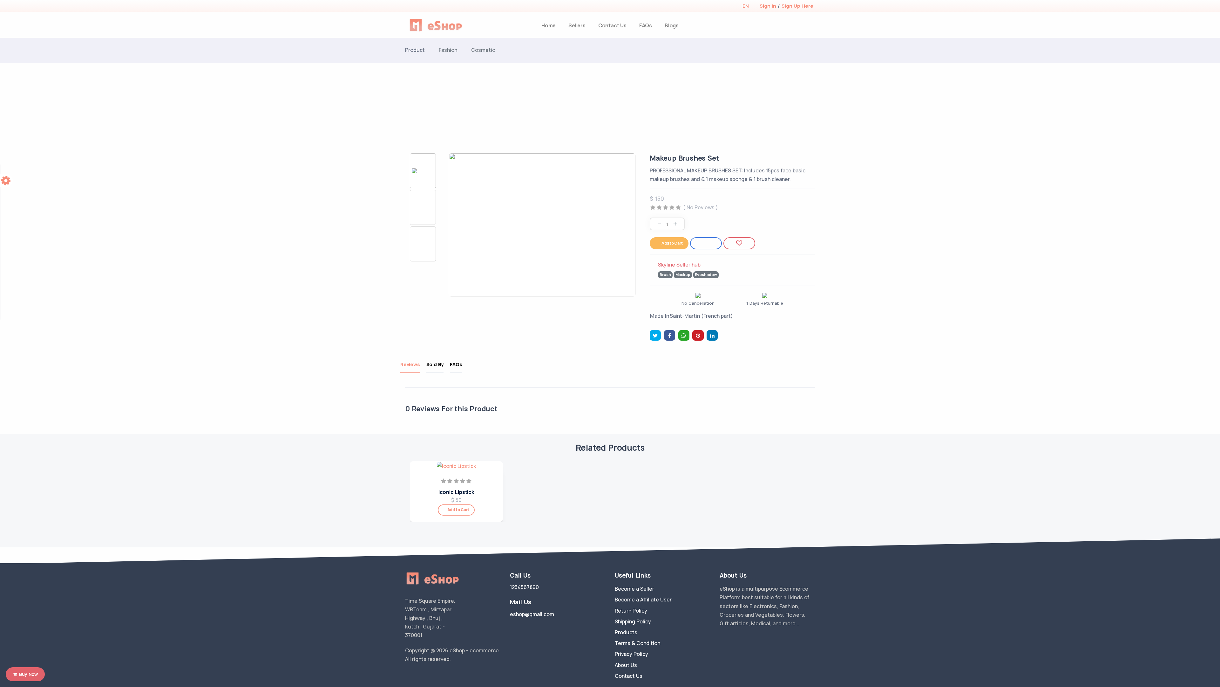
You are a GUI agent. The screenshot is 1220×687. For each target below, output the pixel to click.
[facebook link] (417, 675)
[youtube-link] (436, 675)
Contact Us (612, 25)
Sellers (577, 25)
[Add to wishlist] (739, 243)
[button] (745, 6)
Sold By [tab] (435, 364)
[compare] (801, 25)
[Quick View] (496, 492)
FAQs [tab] (456, 364)
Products (626, 632)
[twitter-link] (407, 675)
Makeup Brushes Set (684, 158)
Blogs (672, 25)
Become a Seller (634, 588)
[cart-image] (812, 25)
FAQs (645, 25)
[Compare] (706, 243)
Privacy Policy (631, 653)
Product (415, 49)
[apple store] (410, 6)
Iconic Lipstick (456, 492)
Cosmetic (483, 49)
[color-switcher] (6, 180)
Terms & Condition (637, 643)
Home (548, 25)
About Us (626, 665)
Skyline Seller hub (679, 264)
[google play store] (421, 6)
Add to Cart (672, 243)
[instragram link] (426, 675)
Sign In (768, 6)
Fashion (448, 49)
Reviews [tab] (410, 364)
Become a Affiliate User (643, 599)
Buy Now (27, 674)
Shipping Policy (633, 621)
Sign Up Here (797, 6)
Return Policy (631, 610)
